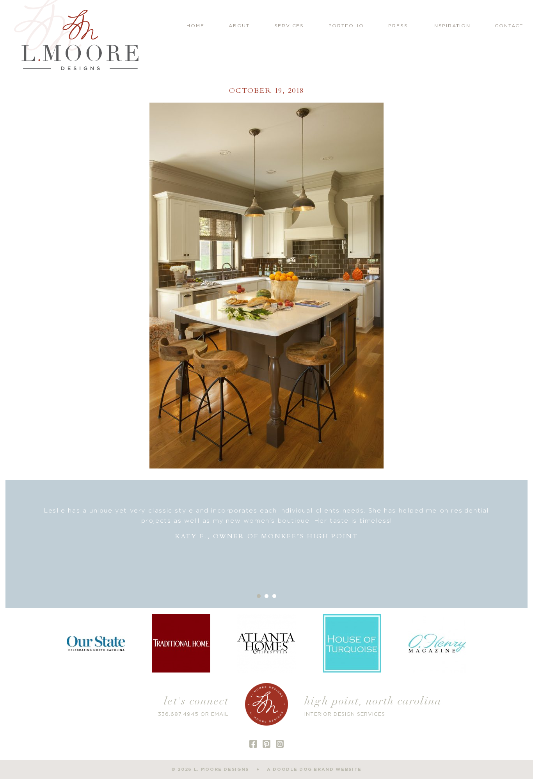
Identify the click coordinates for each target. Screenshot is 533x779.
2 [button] (266, 596)
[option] (267, 524)
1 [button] (259, 596)
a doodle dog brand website (314, 769)
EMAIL (220, 714)
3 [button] (274, 596)
